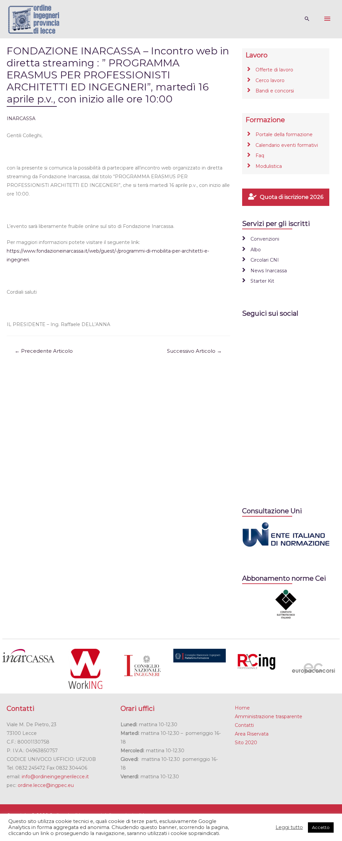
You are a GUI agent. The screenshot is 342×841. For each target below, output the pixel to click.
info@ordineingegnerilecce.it (55, 777)
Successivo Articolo (194, 351)
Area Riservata (252, 734)
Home (242, 708)
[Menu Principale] (327, 19)
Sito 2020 (246, 743)
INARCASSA (21, 118)
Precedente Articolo (44, 351)
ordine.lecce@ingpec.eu (46, 785)
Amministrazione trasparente (268, 717)
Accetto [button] (321, 827)
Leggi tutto (289, 827)
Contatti (244, 725)
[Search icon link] (307, 19)
